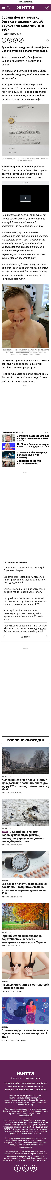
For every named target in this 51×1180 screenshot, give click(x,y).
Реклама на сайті (11, 1083)
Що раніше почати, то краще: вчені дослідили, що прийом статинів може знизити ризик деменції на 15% (25, 601)
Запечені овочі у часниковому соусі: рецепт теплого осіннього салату (24, 590)
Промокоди (41, 1090)
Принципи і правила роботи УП (19, 1090)
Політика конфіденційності (34, 1083)
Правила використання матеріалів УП (25, 1086)
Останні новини (15, 562)
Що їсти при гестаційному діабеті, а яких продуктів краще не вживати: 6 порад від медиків (25, 579)
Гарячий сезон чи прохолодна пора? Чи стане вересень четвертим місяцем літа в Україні (24, 939)
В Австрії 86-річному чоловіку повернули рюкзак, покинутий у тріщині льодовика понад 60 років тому (23, 615)
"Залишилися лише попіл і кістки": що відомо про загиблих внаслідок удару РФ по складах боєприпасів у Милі (25, 628)
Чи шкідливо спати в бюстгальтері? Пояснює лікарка (24, 569)
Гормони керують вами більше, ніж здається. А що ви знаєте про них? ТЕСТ (25, 1033)
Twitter (6, 377)
